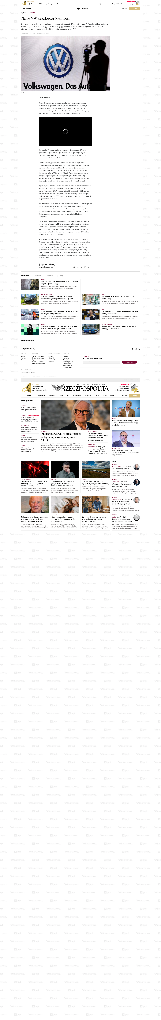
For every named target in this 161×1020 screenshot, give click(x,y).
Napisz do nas (25, 360)
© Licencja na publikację (46, 264)
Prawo (61, 395)
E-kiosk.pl (65, 356)
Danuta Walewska (44, 97)
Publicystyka (77, 395)
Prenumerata (52, 360)
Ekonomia (85, 8)
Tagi (61, 276)
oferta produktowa (50, 376)
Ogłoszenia (51, 358)
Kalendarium (36, 376)
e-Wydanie (124, 8)
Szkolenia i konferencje (28, 372)
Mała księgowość (68, 362)
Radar (104, 395)
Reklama (50, 356)
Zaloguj (134, 8)
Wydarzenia (41, 395)
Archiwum (51, 362)
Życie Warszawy (67, 367)
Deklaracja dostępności (38, 363)
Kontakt (23, 358)
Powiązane (25, 276)
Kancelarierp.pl (67, 363)
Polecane (38, 276)
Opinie (114, 461)
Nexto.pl (65, 360)
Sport (112, 395)
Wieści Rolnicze (67, 365)
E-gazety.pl (66, 358)
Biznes (33, 12)
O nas (23, 356)
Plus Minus (88, 395)
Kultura (97, 395)
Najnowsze (50, 276)
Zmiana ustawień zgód (38, 358)
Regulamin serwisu (37, 360)
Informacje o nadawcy (38, 362)
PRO (68, 395)
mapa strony (25, 376)
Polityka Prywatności (38, 356)
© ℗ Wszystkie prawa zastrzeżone (49, 266)
